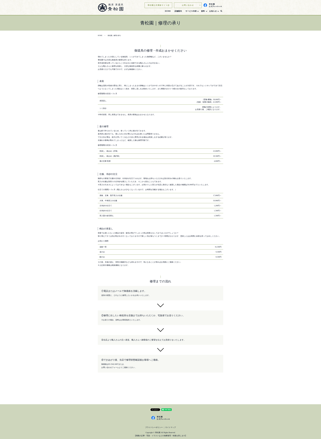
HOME (168, 11)
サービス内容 (191, 11)
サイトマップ (170, 427)
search (221, 11)
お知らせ (213, 11)
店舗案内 (178, 11)
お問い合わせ (188, 5)
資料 (203, 11)
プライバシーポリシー (154, 427)
